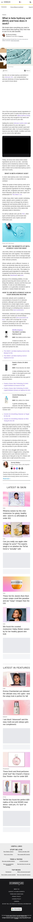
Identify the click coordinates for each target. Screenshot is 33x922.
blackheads (13, 275)
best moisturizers (18, 310)
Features (4, 14)
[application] (16, 146)
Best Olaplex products (8, 851)
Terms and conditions (16, 894)
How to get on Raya (8, 854)
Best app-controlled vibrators (8, 861)
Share (6, 70)
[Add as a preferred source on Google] (16, 909)
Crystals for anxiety (23, 861)
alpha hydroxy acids (23, 115)
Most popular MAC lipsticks (24, 854)
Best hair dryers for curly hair (23, 864)
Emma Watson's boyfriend (17, 7)
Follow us (28, 70)
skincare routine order (20, 123)
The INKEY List (17, 194)
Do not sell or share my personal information (16, 903)
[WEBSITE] (20, 468)
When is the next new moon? (23, 871)
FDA (23, 214)
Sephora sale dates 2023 (23, 851)
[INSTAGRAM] (14, 468)
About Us (16, 889)
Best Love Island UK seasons (23, 874)
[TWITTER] (12, 468)
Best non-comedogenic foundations (8, 865)
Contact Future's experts (16, 891)
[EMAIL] (22, 468)
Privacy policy (16, 896)
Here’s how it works (15, 40)
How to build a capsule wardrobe (8, 874)
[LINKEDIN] (17, 468)
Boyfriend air (8, 871)
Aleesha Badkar (12, 34)
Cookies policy (16, 899)
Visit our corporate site (22, 916)
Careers (16, 901)
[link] (7, 334)
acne (21, 275)
